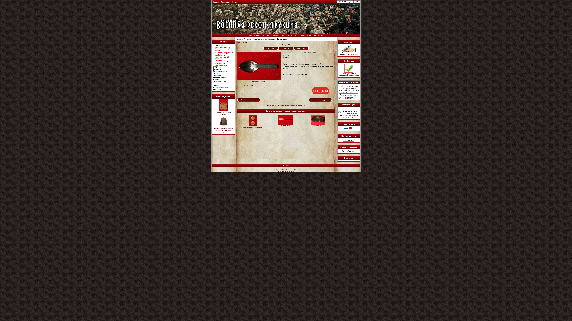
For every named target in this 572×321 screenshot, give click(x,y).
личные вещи (270, 39)
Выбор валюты (348, 136)
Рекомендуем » (223, 96)
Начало (216, 2)
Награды (218, 63)
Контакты (318, 35)
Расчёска (318, 125)
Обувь (218, 50)
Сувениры (218, 82)
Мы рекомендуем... (221, 87)
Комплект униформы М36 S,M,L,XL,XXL (223, 129)
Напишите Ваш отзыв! (349, 54)
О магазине (254, 35)
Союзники (217, 69)
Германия (247, 39)
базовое (219, 55)
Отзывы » (348, 42)
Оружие (216, 73)
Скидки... (217, 85)
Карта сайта (225, 2)
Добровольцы (219, 71)
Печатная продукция (223, 52)
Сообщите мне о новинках (349, 75)
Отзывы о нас (306, 35)
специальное (221, 62)
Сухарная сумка (223, 112)
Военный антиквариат (218, 76)
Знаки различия (221, 49)
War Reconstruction (288, 171)
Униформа (219, 65)
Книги (215, 79)
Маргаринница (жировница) (253, 127)
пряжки (219, 60)
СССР (216, 67)
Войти (234, 2)
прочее (219, 58)
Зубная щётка (285, 125)
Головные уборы (222, 47)
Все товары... (219, 90)
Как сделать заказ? (270, 35)
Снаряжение (258, 39)
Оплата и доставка (289, 35)
